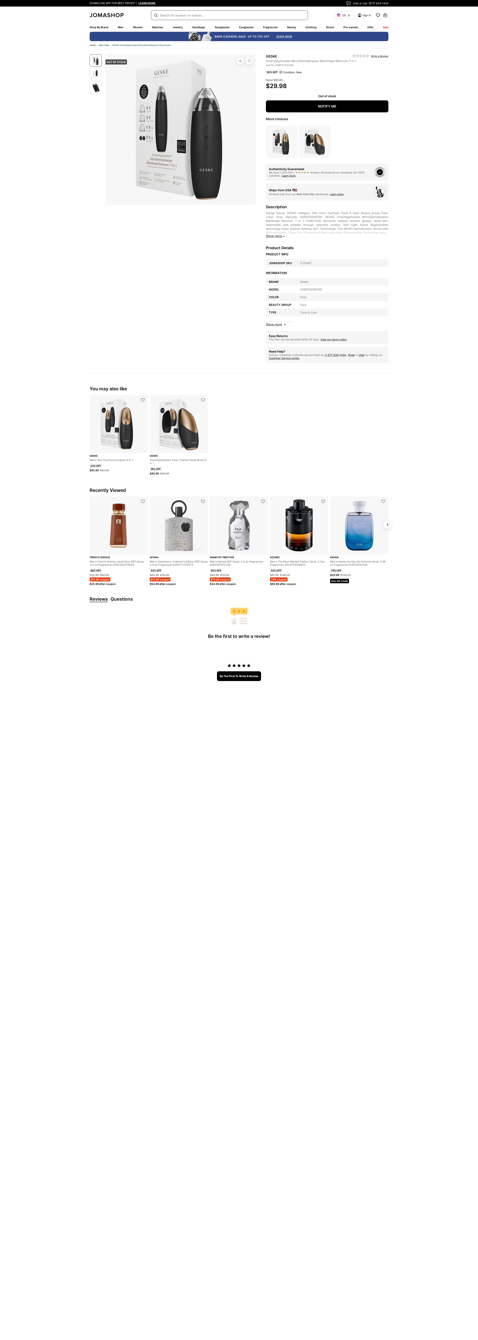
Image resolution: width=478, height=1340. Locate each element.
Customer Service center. (284, 358)
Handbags (198, 27)
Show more (274, 236)
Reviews (99, 599)
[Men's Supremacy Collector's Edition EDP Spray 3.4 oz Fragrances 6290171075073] (203, 501)
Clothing (310, 27)
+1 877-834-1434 (335, 354)
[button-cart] (385, 15)
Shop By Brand (99, 27)
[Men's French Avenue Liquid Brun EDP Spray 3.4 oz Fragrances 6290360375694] (142, 501)
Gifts (370, 27)
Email (351, 354)
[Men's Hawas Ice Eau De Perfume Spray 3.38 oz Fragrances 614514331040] (383, 501)
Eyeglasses (246, 27)
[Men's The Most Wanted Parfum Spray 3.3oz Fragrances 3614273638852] (323, 501)
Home (93, 45)
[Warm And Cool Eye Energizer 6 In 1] (142, 399)
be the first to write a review (239, 676)
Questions (122, 599)
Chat (361, 354)
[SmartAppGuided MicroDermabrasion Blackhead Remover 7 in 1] (249, 60)
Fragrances (270, 27)
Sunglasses (222, 27)
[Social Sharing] (240, 60)
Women (138, 27)
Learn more (289, 175)
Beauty (291, 27)
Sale (385, 27)
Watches (157, 27)
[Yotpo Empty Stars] (360, 56)
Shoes (330, 27)
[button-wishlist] (378, 15)
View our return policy (333, 339)
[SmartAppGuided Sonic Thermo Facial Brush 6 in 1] (203, 399)
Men (120, 27)
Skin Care (104, 45)
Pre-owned (350, 27)
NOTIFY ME (327, 106)
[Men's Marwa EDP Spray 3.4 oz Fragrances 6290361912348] (263, 501)
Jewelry (178, 27)
